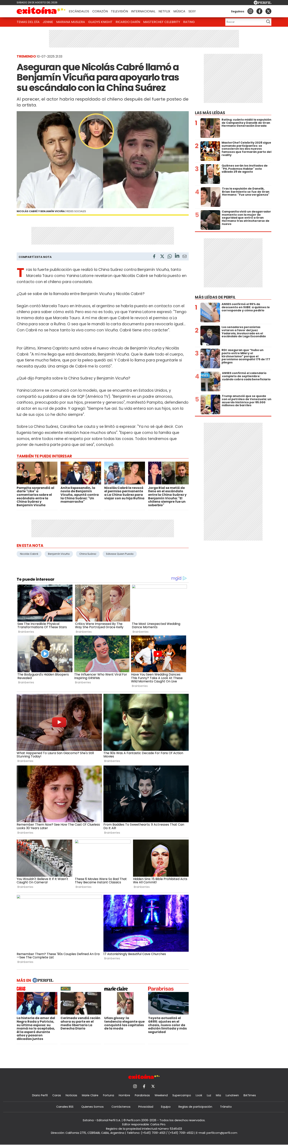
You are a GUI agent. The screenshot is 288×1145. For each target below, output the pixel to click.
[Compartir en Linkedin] (177, 256)
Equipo (166, 1107)
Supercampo (181, 1095)
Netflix (164, 11)
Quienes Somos (92, 1107)
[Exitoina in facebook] (259, 11)
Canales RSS (64, 1107)
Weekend (161, 1095)
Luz (209, 1095)
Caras (56, 1095)
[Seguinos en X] (268, 11)
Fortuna (108, 1095)
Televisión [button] (119, 11)
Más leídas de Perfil (215, 297)
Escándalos (79, 11)
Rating (189, 22)
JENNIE (48, 22)
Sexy (192, 11)
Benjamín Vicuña (59, 554)
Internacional (143, 11)
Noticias (71, 1095)
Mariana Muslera (70, 22)
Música (179, 11)
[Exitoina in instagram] (250, 11)
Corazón (100, 11)
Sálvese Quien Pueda (119, 554)
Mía (218, 1095)
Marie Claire (90, 1095)
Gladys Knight (100, 22)
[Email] (184, 257)
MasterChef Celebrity (161, 22)
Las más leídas (210, 113)
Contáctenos (120, 1107)
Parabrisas (142, 1095)
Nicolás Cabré (29, 554)
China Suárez (87, 554)
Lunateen (232, 1095)
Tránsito (226, 1107)
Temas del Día (28, 22)
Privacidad (145, 1107)
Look (199, 1095)
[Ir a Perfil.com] (262, 3)
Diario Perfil (40, 1095)
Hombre (124, 1095)
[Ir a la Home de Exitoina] (41, 11)
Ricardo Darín (128, 22)
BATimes (250, 1095)
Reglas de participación (195, 1107)
